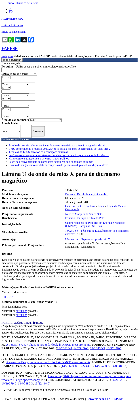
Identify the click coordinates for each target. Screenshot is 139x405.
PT (10, 9)
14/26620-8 (64, 348)
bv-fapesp (7, 56)
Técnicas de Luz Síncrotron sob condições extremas (38, 152)
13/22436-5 (113, 348)
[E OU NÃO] (5, 77)
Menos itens (20, 292)
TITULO (7, 296)
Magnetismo (72, 239)
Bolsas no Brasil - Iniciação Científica (86, 194)
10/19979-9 (8, 383)
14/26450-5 (97, 348)
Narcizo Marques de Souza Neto (83, 214)
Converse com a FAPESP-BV (105, 398)
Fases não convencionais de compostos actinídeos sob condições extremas (51, 161)
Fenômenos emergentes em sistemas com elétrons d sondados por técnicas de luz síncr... (59, 155)
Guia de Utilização (12, 25)
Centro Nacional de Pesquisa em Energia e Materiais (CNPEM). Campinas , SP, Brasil (95, 224)
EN (11, 12)
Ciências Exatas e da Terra (80, 206)
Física (101, 206)
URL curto (7, 3)
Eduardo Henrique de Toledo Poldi (85, 218)
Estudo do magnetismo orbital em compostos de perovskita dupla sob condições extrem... (59, 165)
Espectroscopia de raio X (95, 239)
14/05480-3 (81, 348)
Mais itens (7, 292)
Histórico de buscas (27, 3)
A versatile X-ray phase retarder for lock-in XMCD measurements (48, 344)
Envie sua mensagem (13, 31)
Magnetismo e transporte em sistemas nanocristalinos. (39, 158)
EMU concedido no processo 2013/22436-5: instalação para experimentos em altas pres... (60, 148)
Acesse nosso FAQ (12, 18)
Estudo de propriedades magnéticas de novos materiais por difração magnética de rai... (58, 145)
